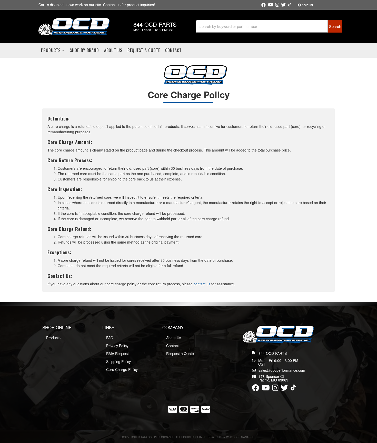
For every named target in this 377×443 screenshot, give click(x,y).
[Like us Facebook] (263, 4)
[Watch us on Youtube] (270, 4)
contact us (202, 283)
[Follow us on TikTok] (289, 4)
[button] (269, 26)
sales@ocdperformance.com (282, 370)
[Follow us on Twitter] (283, 4)
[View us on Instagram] (277, 4)
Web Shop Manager (240, 437)
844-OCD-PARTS (273, 353)
